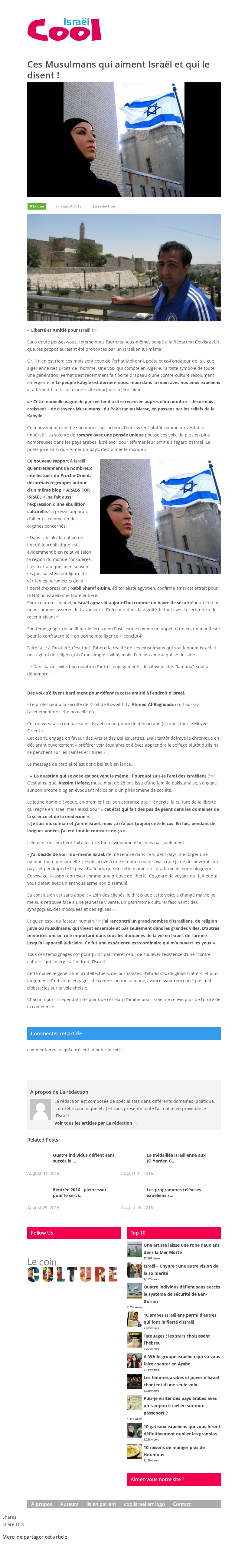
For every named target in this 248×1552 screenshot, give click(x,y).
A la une (37, 206)
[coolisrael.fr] (64, 29)
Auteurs (69, 1504)
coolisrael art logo (144, 1504)
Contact (182, 1504)
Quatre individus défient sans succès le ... (84, 1158)
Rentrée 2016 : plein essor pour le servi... (79, 1192)
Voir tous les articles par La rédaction (96, 1123)
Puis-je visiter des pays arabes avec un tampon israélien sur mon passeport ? (180, 1405)
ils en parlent (101, 1504)
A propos (41, 1504)
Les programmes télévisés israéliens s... (174, 1192)
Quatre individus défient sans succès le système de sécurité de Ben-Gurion (182, 1294)
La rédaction (104, 206)
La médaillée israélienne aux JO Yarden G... (176, 1158)
